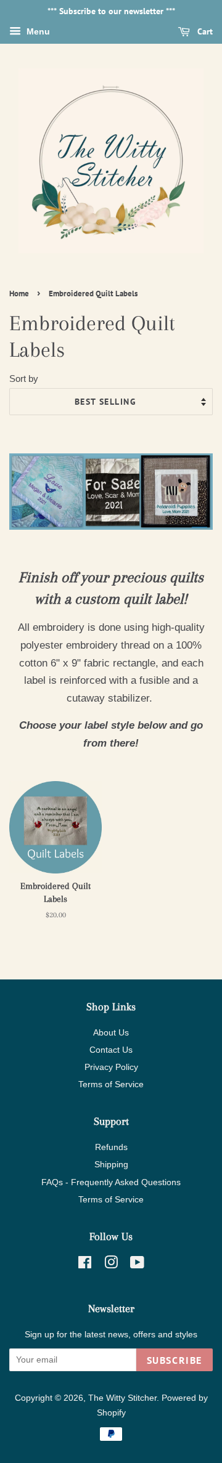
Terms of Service (111, 1084)
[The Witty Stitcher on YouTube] (137, 1265)
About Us (111, 1032)
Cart (204, 31)
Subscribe (174, 1360)
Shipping (111, 1164)
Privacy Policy (111, 1067)
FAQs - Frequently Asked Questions (111, 1182)
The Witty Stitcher (122, 1398)
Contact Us (111, 1050)
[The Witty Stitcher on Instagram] (111, 1265)
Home (19, 293)
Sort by (23, 378)
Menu (37, 31)
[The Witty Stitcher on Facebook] (85, 1265)
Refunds (111, 1147)
